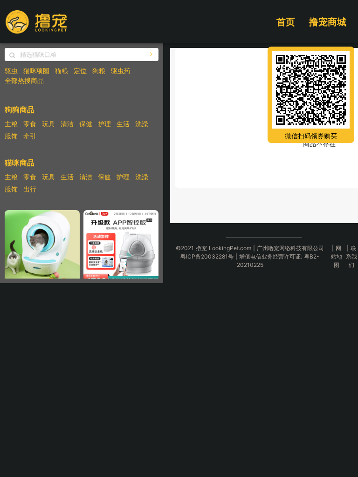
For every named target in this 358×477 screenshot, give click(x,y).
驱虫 (11, 71)
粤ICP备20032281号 (207, 256)
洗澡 (141, 124)
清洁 (67, 124)
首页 (285, 21)
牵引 (29, 136)
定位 (80, 71)
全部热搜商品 (24, 80)
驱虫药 (121, 71)
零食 (29, 124)
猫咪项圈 (36, 71)
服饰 (11, 136)
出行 (29, 189)
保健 (85, 124)
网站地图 (336, 256)
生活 (123, 124)
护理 (104, 124)
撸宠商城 (327, 21)
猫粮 (61, 71)
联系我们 (351, 256)
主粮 (11, 124)
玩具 (48, 124)
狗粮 (98, 71)
